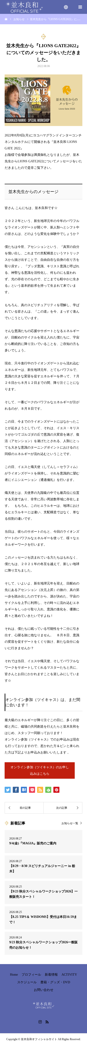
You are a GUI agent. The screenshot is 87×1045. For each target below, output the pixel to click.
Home (14, 974)
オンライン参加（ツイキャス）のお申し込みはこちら (39, 770)
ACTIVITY (69, 974)
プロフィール (31, 974)
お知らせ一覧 (69, 823)
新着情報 (51, 974)
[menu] (66, 7)
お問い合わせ (43, 990)
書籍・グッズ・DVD (55, 982)
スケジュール (27, 982)
